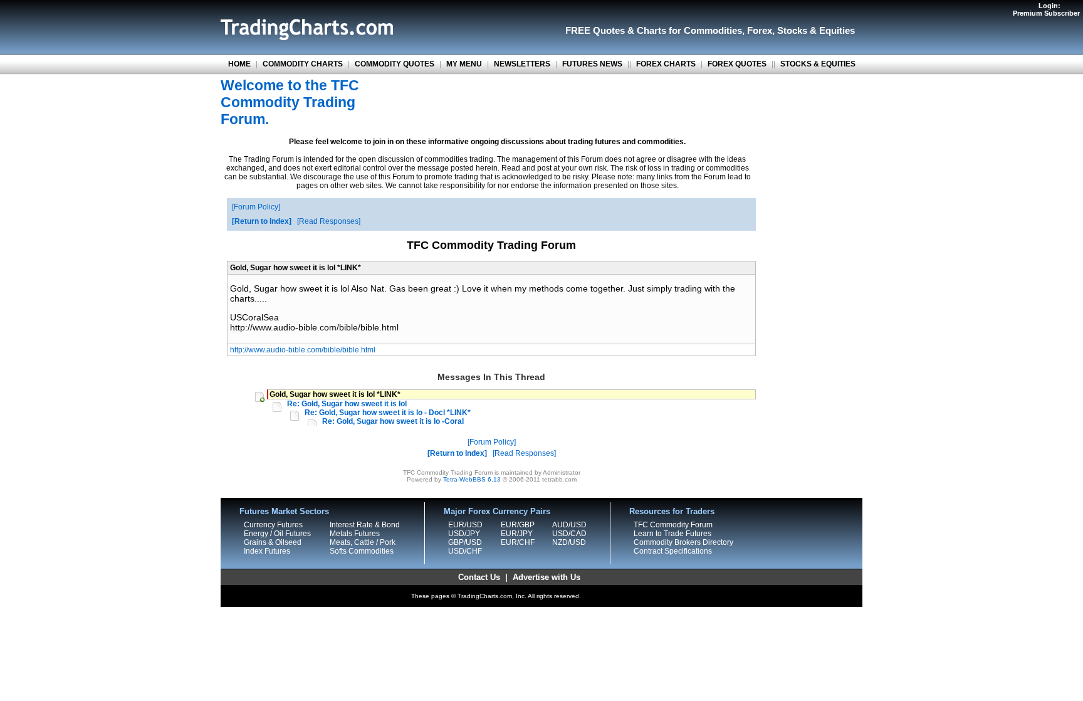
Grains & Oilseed (272, 542)
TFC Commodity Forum (673, 524)
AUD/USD (569, 524)
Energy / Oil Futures (277, 533)
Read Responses (328, 221)
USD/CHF (465, 551)
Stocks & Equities (816, 30)
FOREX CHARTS (666, 64)
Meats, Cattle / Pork (362, 542)
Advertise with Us (546, 577)
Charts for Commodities (689, 30)
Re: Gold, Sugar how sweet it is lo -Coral (393, 421)
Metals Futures (355, 533)
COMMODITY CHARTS (303, 64)
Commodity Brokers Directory (683, 542)
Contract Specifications (673, 551)
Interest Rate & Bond (365, 524)
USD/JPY (464, 533)
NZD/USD (569, 542)
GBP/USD (465, 542)
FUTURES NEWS (592, 64)
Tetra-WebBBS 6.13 (472, 479)
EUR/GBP (518, 524)
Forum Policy (256, 207)
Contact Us (479, 577)
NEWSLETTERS (522, 64)
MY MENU (464, 64)
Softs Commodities (362, 551)
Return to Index (261, 221)
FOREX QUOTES (737, 64)
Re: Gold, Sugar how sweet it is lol (347, 403)
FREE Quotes (595, 30)
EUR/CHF (518, 542)
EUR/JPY (517, 533)
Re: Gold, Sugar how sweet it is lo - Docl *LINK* (388, 412)
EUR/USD (465, 524)
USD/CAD (569, 533)
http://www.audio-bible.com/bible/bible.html (302, 349)
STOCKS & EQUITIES (817, 64)
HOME (239, 64)
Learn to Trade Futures (672, 533)
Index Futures (267, 551)
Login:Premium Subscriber (1046, 9)
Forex (759, 30)
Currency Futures (273, 524)
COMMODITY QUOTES (394, 64)
